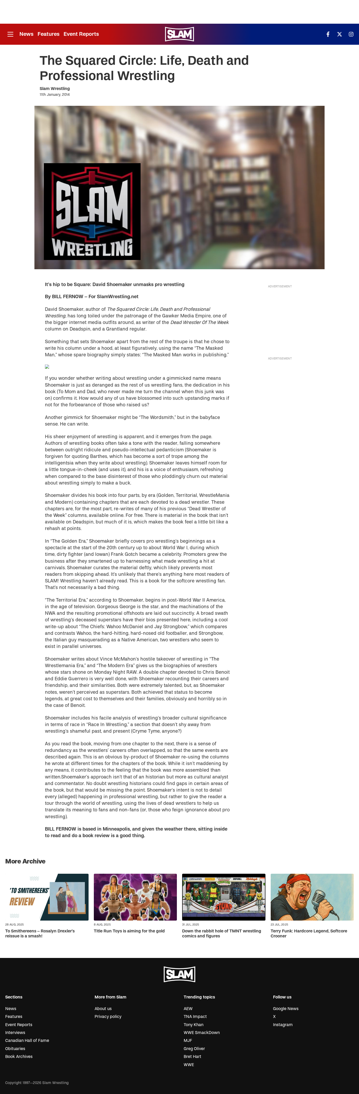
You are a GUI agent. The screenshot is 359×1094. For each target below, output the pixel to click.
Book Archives (19, 1056)
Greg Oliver (194, 1048)
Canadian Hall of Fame (27, 1040)
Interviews (15, 1032)
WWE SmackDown (202, 1032)
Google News (286, 1008)
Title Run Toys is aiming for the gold (129, 931)
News (26, 34)
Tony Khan (193, 1024)
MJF (188, 1040)
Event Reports (81, 34)
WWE (189, 1064)
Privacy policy (108, 1016)
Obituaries (15, 1048)
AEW (188, 1008)
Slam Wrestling (55, 88)
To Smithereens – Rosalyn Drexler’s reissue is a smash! (40, 933)
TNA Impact (195, 1016)
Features (48, 34)
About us (103, 1008)
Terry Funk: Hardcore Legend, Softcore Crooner (309, 933)
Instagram (283, 1024)
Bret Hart (192, 1056)
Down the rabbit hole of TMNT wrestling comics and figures (221, 933)
